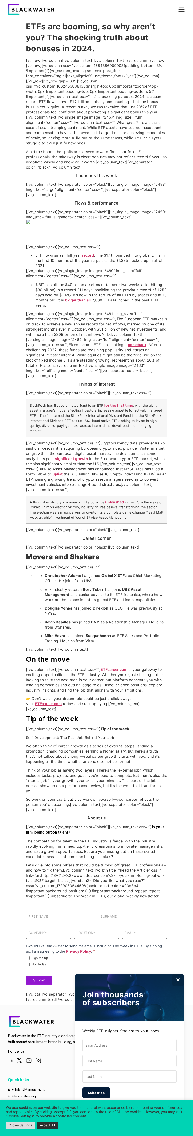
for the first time (118, 405)
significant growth (71, 458)
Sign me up (39, 958)
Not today (38, 964)
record (88, 255)
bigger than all (78, 300)
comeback (137, 344)
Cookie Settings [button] (20, 1125)
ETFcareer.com (114, 669)
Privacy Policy (78, 951)
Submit (39, 980)
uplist (57, 474)
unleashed (114, 502)
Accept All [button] (47, 1125)
